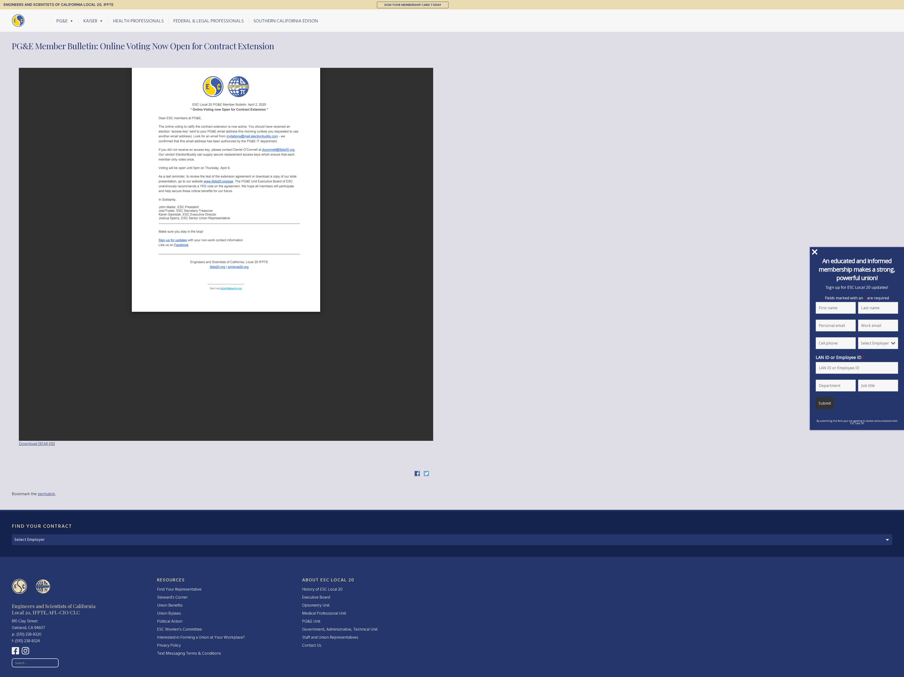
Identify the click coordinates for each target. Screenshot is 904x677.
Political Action (169, 621)
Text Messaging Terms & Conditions (189, 653)
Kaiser (90, 20)
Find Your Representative (179, 589)
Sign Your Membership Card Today (412, 5)
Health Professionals (138, 20)
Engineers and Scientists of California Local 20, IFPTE (58, 4)
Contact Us (311, 645)
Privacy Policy (169, 645)
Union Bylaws (169, 613)
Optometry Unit (316, 605)
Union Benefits (170, 605)
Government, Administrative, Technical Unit (340, 629)
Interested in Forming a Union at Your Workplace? (201, 637)
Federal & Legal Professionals (208, 20)
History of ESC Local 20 (322, 589)
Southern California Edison (285, 20)
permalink (46, 494)
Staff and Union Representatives (330, 637)
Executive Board (316, 597)
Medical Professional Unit (324, 613)
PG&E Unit (311, 621)
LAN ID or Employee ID (840, 357)
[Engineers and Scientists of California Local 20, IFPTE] (18, 20)
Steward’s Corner (172, 597)
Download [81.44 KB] (37, 443)
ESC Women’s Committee (179, 629)
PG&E (62, 20)
